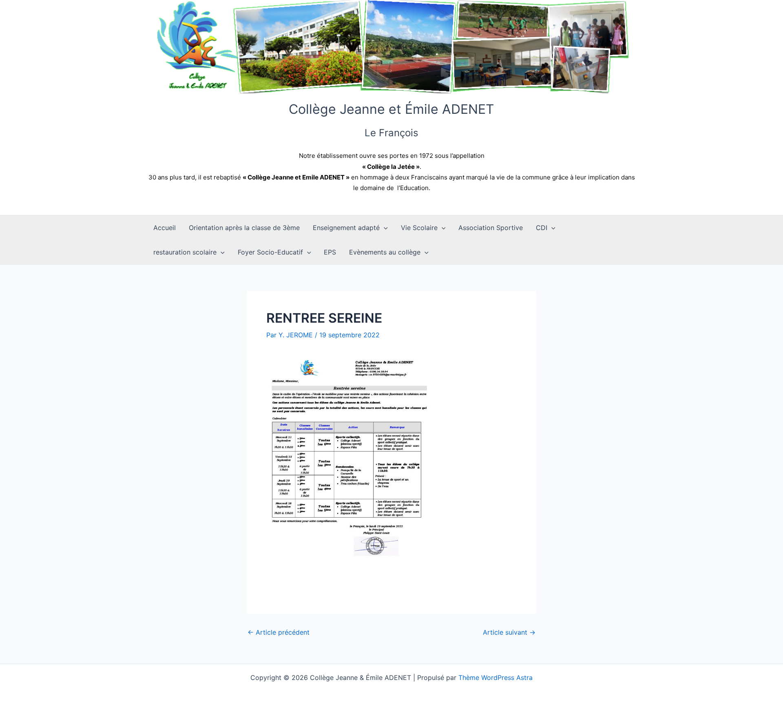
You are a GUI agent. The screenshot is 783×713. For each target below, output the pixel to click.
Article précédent (279, 632)
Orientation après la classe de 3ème (244, 228)
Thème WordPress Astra (495, 677)
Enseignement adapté (346, 228)
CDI (541, 228)
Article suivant (509, 632)
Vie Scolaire (419, 228)
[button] (384, 227)
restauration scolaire (185, 252)
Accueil (164, 228)
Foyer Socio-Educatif (270, 252)
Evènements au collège (384, 252)
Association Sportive (490, 228)
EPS (330, 252)
